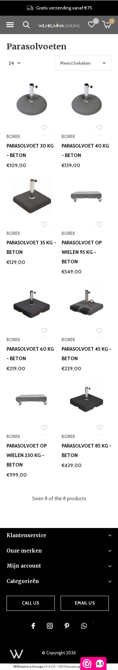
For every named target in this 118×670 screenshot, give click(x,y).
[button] (10, 24)
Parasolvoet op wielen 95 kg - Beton (82, 252)
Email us (84, 603)
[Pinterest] (67, 626)
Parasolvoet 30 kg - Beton (30, 150)
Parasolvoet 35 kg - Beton (31, 247)
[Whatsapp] (84, 626)
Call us (30, 603)
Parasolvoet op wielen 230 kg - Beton (27, 455)
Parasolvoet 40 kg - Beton (85, 150)
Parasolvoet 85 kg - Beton (86, 450)
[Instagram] (50, 626)
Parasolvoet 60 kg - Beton (30, 353)
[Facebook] (33, 626)
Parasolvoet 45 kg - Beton (86, 353)
